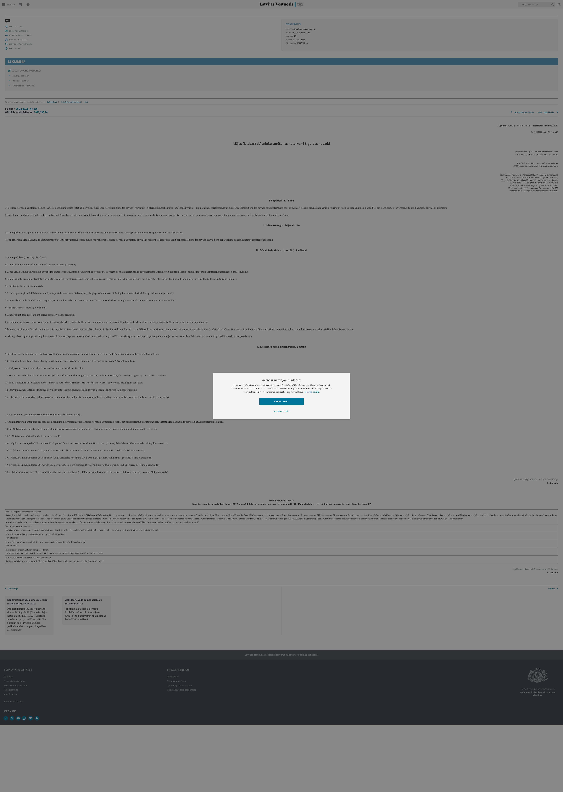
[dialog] (281, 396)
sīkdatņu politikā (312, 392)
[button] (281, 411)
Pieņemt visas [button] (281, 401)
